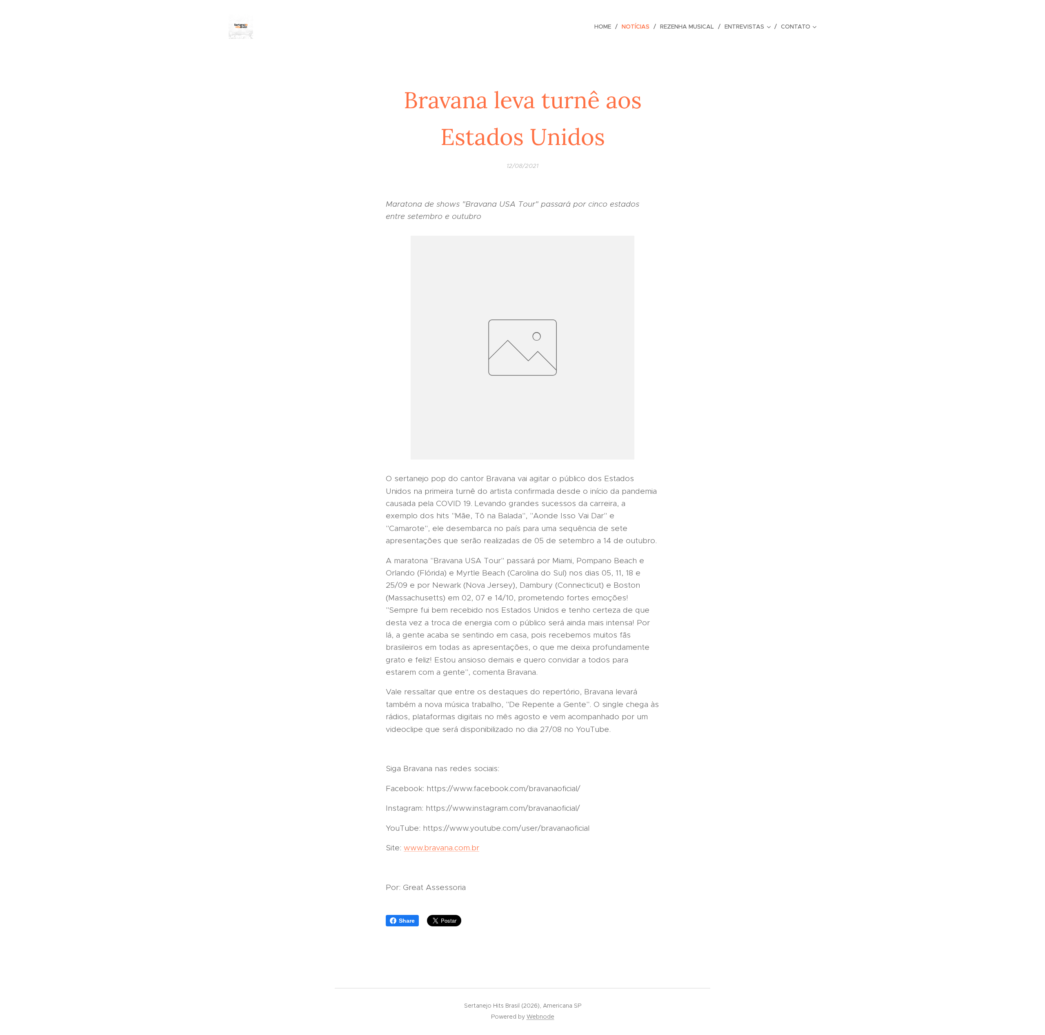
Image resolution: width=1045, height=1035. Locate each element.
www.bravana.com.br (441, 847)
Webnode (540, 1016)
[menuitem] (605, 26)
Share (407, 920)
